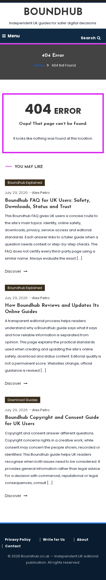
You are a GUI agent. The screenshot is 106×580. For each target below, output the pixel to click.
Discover (13, 271)
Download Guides (23, 400)
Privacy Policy (18, 540)
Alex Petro (41, 192)
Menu (14, 36)
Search (88, 38)
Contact (13, 546)
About (82, 540)
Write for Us (54, 540)
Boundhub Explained (25, 182)
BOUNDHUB (53, 12)
